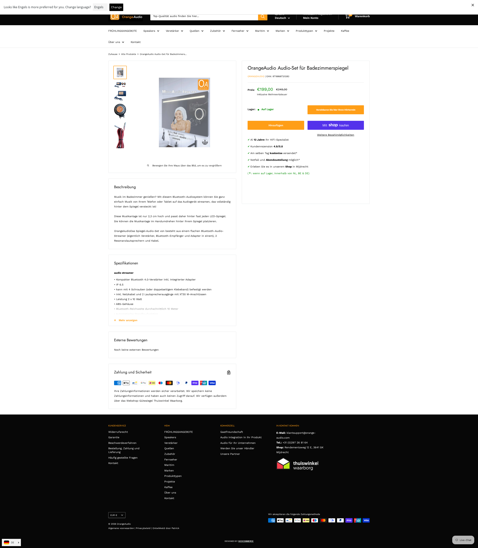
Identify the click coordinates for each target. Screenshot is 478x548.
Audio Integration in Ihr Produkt (241, 437)
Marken (280, 30)
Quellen (194, 30)
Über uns (114, 42)
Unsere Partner (230, 453)
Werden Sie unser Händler (237, 448)
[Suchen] (262, 16)
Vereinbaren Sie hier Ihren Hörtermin (335, 109)
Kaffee (345, 30)
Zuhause (112, 54)
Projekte (329, 30)
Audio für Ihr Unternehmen (238, 442)
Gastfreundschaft (231, 431)
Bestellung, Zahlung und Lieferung (123, 450)
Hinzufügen (276, 125)
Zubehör (215, 30)
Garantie (113, 437)
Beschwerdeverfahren (122, 442)
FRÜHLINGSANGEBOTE (122, 30)
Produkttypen (304, 30)
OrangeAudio (256, 76)
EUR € (113, 515)
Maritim (260, 30)
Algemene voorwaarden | (122, 528)
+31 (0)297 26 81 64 (295, 442)
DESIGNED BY (239, 541)
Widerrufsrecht (118, 431)
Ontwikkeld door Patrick (166, 528)
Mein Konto (310, 18)
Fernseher (238, 30)
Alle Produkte (128, 54)
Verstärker (172, 30)
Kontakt (136, 42)
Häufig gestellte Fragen (123, 457)
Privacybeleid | (144, 528)
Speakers (149, 30)
